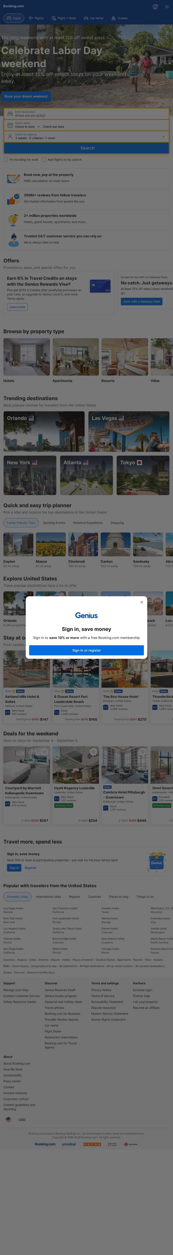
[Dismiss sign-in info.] (142, 602)
